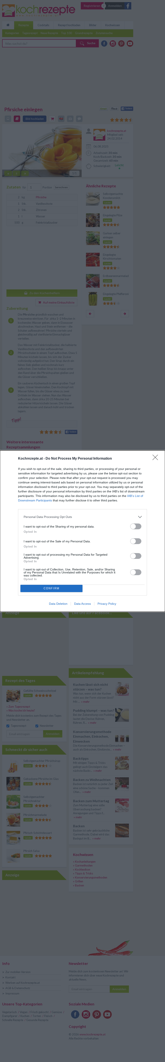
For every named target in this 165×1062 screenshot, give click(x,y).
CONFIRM (52, 588)
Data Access (82, 603)
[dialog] (82, 531)
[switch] (135, 526)
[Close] (157, 459)
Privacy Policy (107, 603)
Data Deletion (58, 603)
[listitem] (82, 517)
